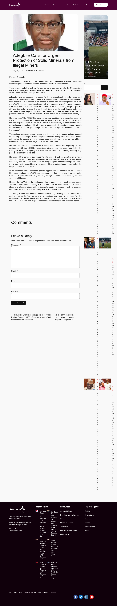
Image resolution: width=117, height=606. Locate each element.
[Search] (104, 87)
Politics (97, 96)
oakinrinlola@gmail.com (18, 524)
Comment (16, 245)
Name (14, 271)
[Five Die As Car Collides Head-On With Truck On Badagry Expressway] (48, 562)
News (42, 71)
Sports (113, 260)
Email (14, 281)
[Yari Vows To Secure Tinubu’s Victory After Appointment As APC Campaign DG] (89, 384)
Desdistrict (53, 592)
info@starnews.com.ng (22, 522)
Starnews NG (33, 71)
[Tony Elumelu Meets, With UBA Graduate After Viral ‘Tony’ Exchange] (105, 384)
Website (14, 291)
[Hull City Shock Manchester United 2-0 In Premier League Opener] (96, 47)
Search (86, 84)
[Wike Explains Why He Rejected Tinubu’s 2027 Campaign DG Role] (37, 562)
